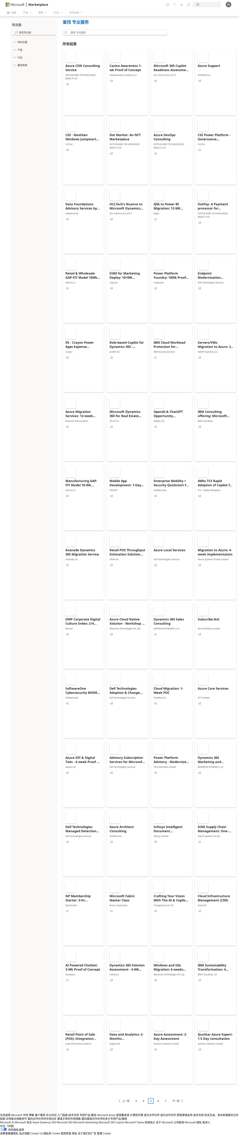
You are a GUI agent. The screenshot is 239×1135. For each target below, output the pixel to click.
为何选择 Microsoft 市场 (14, 1115)
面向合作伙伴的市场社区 (42, 1118)
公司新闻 (179, 1122)
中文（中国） (8, 1126)
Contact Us (36, 1133)
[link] (83, 82)
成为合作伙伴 (152, 1115)
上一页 (125, 1101)
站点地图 (24, 1133)
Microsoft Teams (134, 1122)
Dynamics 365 (48, 1122)
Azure (36, 1122)
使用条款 (66, 1133)
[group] (67, 84)
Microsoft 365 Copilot (111, 1122)
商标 (74, 1133)
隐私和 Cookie (51, 1133)
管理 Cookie (104, 1133)
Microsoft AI (7, 1122)
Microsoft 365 (65, 1122)
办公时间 (51, 1115)
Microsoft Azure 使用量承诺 (113, 1115)
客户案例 (40, 1115)
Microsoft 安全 (23, 1122)
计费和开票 (136, 1115)
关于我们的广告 (87, 1133)
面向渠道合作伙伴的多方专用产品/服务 (104, 1118)
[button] (65, 32)
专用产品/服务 (88, 1115)
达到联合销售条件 (16, 1118)
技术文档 (73, 1115)
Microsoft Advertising (85, 1122)
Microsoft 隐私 (193, 1122)
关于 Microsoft (164, 1122)
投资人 (206, 1122)
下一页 (176, 1101)
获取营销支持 (184, 1115)
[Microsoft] (15, 5)
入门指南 (62, 1115)
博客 (31, 1115)
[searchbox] (37, 32)
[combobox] (116, 32)
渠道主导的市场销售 (69, 1118)
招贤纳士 (150, 1122)
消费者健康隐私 (9, 1133)
